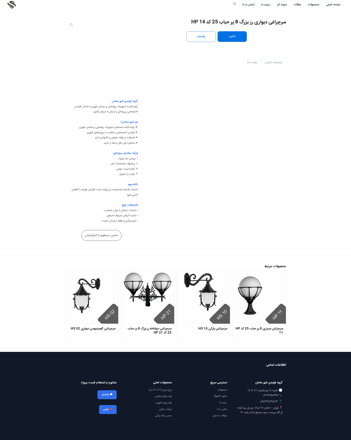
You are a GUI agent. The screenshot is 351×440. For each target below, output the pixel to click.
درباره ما (223, 402)
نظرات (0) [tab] (252, 62)
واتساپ (201, 36)
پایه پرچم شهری (164, 402)
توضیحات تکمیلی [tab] (273, 62)
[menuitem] (333, 4)
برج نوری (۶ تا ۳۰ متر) (160, 390)
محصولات (222, 390)
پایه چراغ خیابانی (163, 396)
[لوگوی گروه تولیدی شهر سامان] (11, 4)
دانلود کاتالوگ (220, 396)
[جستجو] (234, 4)
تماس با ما (222, 409)
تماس (232, 36)
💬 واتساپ (107, 394)
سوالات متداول (220, 415)
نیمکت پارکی (165, 409)
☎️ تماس (108, 409)
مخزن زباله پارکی (163, 415)
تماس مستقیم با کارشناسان (101, 235)
